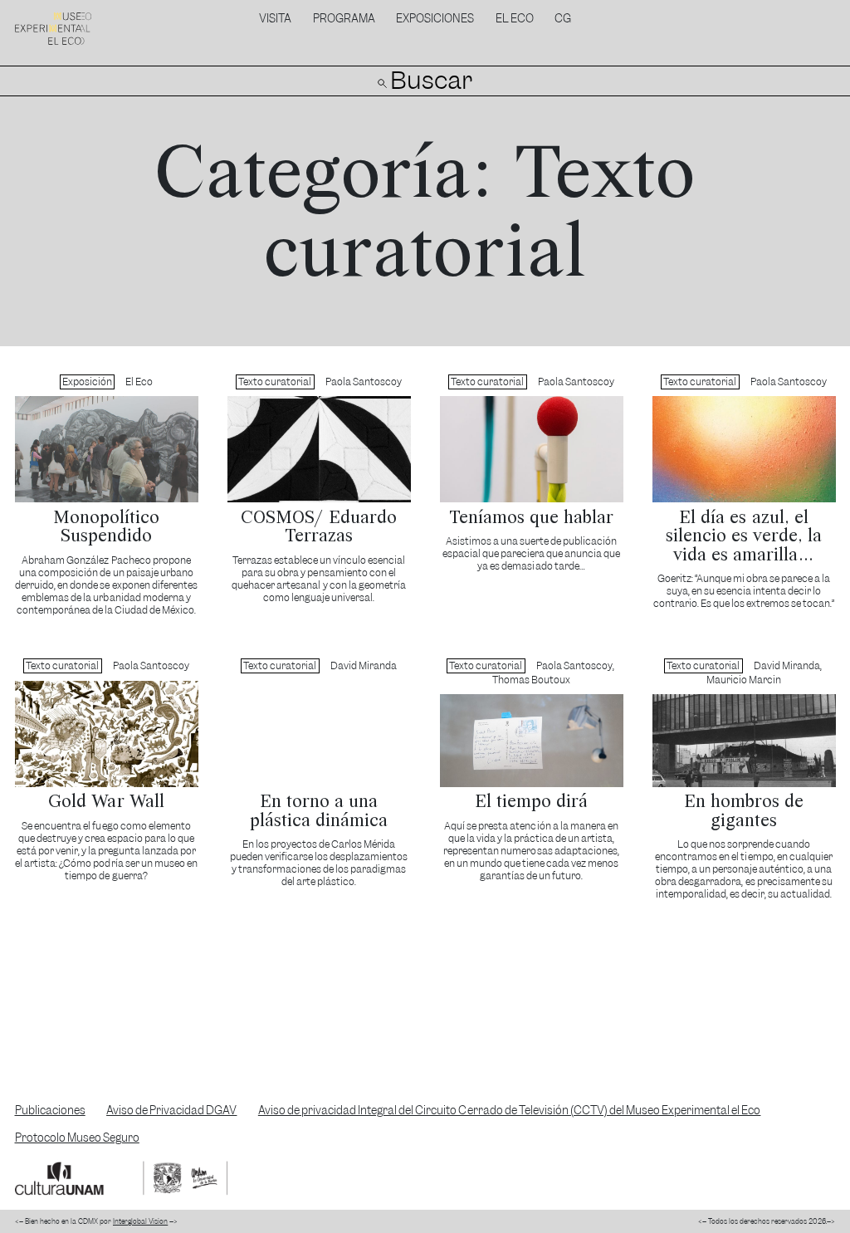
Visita (275, 19)
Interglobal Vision (140, 1221)
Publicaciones (50, 1110)
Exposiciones (435, 19)
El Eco (515, 19)
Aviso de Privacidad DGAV (171, 1110)
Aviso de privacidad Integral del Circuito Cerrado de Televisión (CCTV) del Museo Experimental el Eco (509, 1110)
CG (562, 19)
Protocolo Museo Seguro (77, 1138)
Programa (344, 19)
